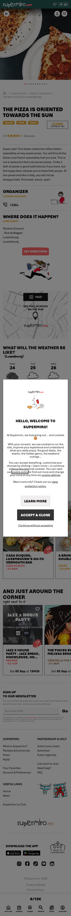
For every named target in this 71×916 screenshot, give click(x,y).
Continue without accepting (35, 525)
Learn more (35, 501)
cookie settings (51, 474)
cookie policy (20, 472)
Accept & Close (35, 514)
